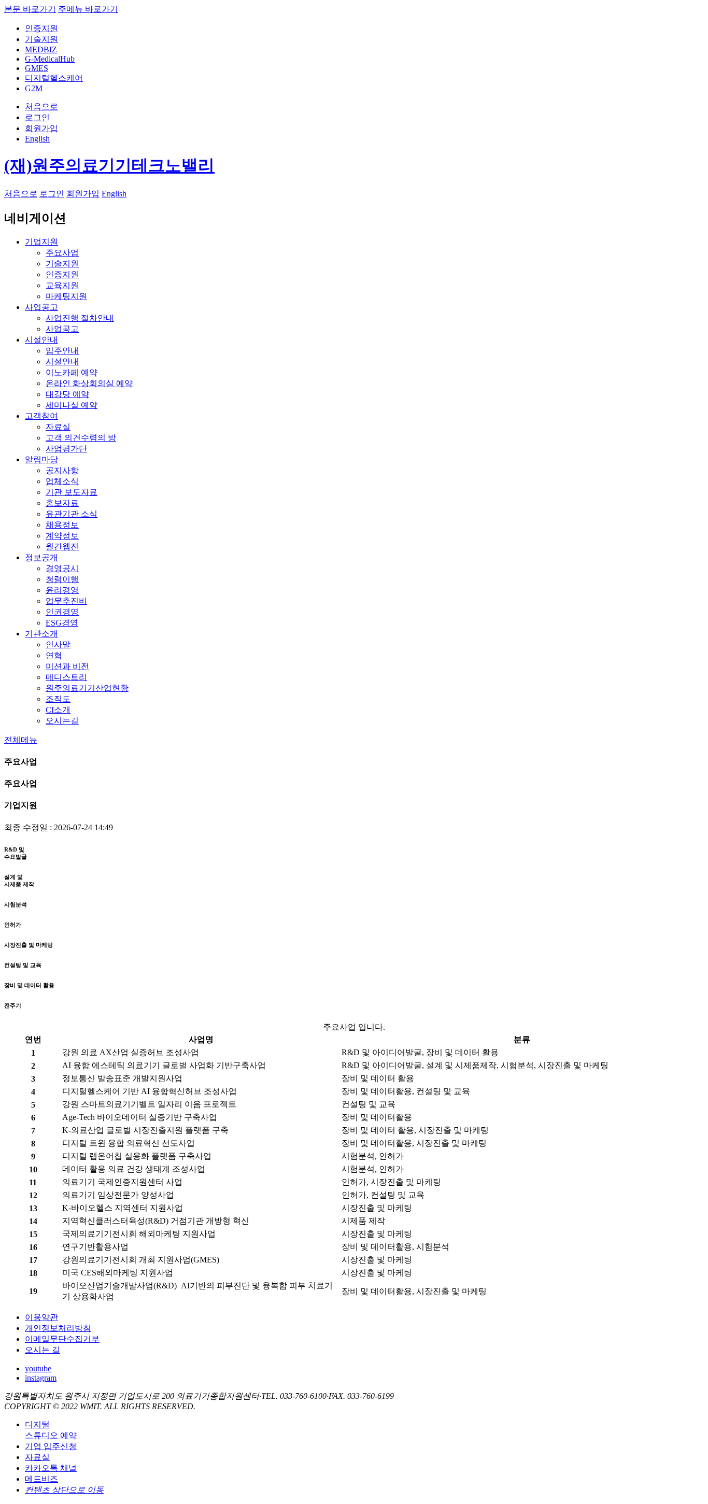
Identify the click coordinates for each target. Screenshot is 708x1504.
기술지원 (41, 39)
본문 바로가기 (30, 9)
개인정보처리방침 (58, 1328)
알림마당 (41, 459)
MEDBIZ (41, 49)
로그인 (37, 117)
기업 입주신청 (51, 1446)
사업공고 (41, 307)
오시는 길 (42, 1349)
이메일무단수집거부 (62, 1339)
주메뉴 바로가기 (88, 9)
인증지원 (41, 28)
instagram (40, 1377)
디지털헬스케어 (54, 78)
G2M (34, 88)
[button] (20, 739)
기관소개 (41, 633)
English (37, 138)
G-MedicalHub (50, 58)
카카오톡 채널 (51, 1468)
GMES (36, 68)
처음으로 (41, 106)
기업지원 (41, 241)
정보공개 (41, 557)
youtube (38, 1368)
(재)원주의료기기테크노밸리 (109, 165)
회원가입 (41, 128)
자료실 (37, 1457)
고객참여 (41, 416)
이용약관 (41, 1317)
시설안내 (41, 339)
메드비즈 (41, 1478)
